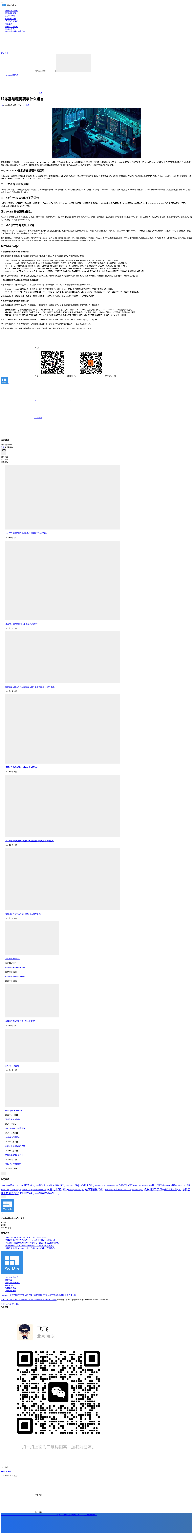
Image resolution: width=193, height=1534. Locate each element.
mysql (69, 1185)
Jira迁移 (57, 1185)
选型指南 (94, 1189)
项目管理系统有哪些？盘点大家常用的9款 (21, 767)
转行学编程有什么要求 (14, 1155)
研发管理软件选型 (39, 1190)
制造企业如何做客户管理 (15, 1146)
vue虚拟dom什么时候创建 (15, 1128)
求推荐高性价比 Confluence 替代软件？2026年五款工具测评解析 (30, 1248)
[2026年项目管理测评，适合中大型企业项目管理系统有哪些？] (62, 836)
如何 (175, 1185)
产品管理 (20, 1295)
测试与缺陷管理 (11, 27)
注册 (6, 53)
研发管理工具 (27, 1190)
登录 (2, 53)
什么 (157, 1185)
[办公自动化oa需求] (32, 954)
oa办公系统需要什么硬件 (15, 976)
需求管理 (109, 1190)
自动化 (58, 1295)
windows (100, 1185)
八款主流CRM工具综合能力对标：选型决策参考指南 (26, 1238)
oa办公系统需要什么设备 (15, 968)
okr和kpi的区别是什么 (13, 1110)
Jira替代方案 (10, 16)
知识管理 (9, 24)
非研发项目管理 (11, 11)
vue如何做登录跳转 (12, 1137)
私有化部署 (57, 1189)
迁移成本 (79, 1190)
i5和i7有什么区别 (12, 1066)
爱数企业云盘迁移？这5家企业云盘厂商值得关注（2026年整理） (30, 687)
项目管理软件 (29, 1193)
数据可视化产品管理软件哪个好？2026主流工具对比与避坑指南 (30, 1240)
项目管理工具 (173, 1189)
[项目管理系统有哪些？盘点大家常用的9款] (62, 763)
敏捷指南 (9, 1280)
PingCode (83, 1185)
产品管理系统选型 (128, 1185)
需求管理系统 (137, 1190)
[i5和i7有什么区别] (32, 1061)
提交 (3, 450)
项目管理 (154, 1189)
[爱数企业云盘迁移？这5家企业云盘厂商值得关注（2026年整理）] (62, 682)
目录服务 (64, 1295)
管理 (71, 1190)
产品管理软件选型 (145, 1185)
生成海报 (38, 418)
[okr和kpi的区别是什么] (32, 1106)
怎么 (183, 1185)
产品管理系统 (112, 1185)
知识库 (17, 1190)
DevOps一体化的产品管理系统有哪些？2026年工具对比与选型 (29, 1246)
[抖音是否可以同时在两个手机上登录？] (32, 1017)
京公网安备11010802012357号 (29, 1300)
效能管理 (36, 1295)
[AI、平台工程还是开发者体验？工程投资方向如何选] (62, 529)
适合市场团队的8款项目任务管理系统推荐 (21, 624)
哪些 (166, 1185)
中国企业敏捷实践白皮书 (15, 31)
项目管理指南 (10, 1291)
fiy (2, 105)
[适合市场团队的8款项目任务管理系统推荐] (62, 620)
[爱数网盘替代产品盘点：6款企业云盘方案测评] (62, 910)
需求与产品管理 (11, 21)
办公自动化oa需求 (12, 959)
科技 (27, 105)
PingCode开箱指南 (12, 1283)
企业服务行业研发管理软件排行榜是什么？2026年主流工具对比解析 (32, 1243)
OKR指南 (9, 1285)
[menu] (2, 2)
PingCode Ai (10, 29)
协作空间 (51, 1295)
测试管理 (43, 1295)
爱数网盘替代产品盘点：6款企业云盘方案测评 (23, 914)
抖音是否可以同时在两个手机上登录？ (20, 1021)
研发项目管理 (10, 13)
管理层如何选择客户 (13, 1164)
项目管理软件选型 (48, 1193)
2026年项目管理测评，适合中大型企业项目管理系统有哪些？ (29, 841)
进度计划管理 (10, 19)
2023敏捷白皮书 (11, 1277)
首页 (12, 75)
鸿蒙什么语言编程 (12, 1119)
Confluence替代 (10, 1185)
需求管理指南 (10, 1288)
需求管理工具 (122, 1189)
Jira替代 (27, 1185)
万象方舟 (72, 1295)
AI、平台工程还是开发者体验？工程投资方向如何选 (26, 533)
